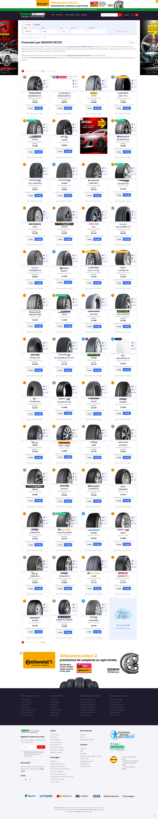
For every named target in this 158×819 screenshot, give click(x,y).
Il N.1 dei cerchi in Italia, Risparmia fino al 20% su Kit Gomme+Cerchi (79, 10)
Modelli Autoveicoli (56, 752)
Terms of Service (93, 809)
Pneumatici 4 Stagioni (57, 750)
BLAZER (35, 620)
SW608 (64, 183)
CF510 (93, 96)
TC (91, 811)
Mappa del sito (84, 764)
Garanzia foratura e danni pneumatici (62, 776)
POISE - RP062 (64, 445)
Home (23, 38)
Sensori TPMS (84, 759)
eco (93, 227)
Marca (25, 28)
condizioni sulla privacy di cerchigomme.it (32, 755)
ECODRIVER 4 (93, 488)
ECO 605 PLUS (123, 183)
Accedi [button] (127, 15)
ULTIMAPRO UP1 (123, 139)
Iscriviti (41, 747)
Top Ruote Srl (79, 811)
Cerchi (53, 15)
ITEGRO (64, 140)
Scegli (39, 108)
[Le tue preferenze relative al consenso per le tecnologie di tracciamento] (155, 816)
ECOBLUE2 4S (64, 576)
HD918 (93, 401)
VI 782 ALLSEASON (64, 532)
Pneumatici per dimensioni (90, 695)
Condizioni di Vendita (56, 771)
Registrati (83, 734)
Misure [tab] (37, 25)
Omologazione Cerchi (86, 761)
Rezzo (44, 38)
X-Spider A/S (123, 270)
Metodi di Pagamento (57, 764)
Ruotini (78, 15)
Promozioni (83, 753)
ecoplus (64, 488)
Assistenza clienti (85, 766)
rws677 (64, 271)
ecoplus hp (35, 358)
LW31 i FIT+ (123, 96)
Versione (73, 28)
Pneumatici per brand (118, 695)
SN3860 (94, 533)
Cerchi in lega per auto (29, 695)
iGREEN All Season (64, 620)
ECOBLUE (123, 402)
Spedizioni (53, 761)
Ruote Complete (69, 15)
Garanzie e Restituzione (57, 766)
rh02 (35, 227)
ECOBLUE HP (35, 532)
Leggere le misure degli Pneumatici (91, 756)
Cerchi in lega (54, 734)
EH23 (64, 314)
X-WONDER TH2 (35, 270)
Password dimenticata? (87, 740)
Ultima (43, 71)
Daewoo (38, 38)
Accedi (82, 737)
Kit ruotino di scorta (56, 742)
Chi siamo (83, 748)
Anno (61, 28)
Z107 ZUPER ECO (35, 183)
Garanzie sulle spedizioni (58, 774)
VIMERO (35, 489)
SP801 (123, 533)
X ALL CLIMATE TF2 (123, 227)
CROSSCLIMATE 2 (64, 96)
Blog (81, 751)
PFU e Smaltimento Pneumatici (60, 769)
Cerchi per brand (56, 695)
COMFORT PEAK (35, 314)
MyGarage (84, 15)
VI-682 (93, 576)
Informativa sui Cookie (57, 779)
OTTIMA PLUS (34, 401)
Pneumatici (59, 15)
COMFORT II (93, 183)
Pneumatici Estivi (55, 745)
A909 (94, 445)
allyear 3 (123, 445)
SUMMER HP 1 (123, 576)
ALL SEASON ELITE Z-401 (64, 358)
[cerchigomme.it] (34, 14)
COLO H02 (94, 314)
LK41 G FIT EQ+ (94, 270)
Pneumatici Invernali (56, 747)
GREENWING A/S (35, 96)
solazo (64, 227)
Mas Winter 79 (123, 358)
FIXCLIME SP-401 (64, 402)
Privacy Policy (54, 782)
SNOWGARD (94, 620)
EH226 (35, 139)
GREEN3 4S (34, 576)
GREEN (35, 445)
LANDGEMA (123, 489)
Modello (43, 28)
